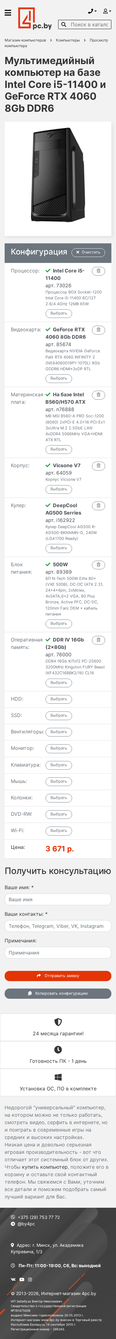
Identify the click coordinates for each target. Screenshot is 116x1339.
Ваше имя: (19, 887)
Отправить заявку (61, 975)
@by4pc (26, 1223)
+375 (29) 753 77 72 (39, 1217)
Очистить (91, 252)
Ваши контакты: (26, 914)
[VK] (13, 1279)
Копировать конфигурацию (61, 993)
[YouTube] (21, 1279)
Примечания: (21, 940)
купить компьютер (45, 1167)
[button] (92, 11)
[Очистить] (98, 271)
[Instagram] (30, 1279)
